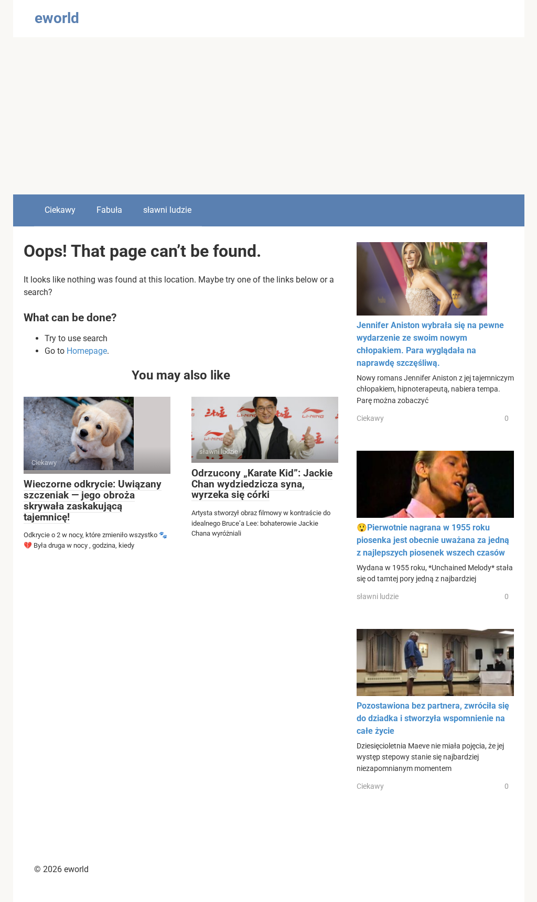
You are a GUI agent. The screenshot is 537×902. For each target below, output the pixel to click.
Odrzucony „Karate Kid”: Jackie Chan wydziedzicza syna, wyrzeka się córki (261, 484)
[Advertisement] (268, 115)
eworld (57, 18)
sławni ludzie (167, 210)
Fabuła (109, 210)
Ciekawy (60, 210)
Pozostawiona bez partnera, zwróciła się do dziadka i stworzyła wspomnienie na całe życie (433, 718)
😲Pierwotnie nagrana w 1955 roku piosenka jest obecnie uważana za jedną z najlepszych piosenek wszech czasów (433, 540)
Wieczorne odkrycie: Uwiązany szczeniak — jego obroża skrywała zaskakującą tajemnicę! (93, 500)
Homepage (87, 351)
